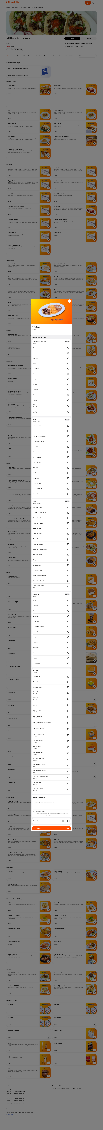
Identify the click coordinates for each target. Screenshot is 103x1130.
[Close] (69, 301)
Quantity (36, 821)
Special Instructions (39, 797)
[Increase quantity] (68, 821)
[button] (51, 311)
